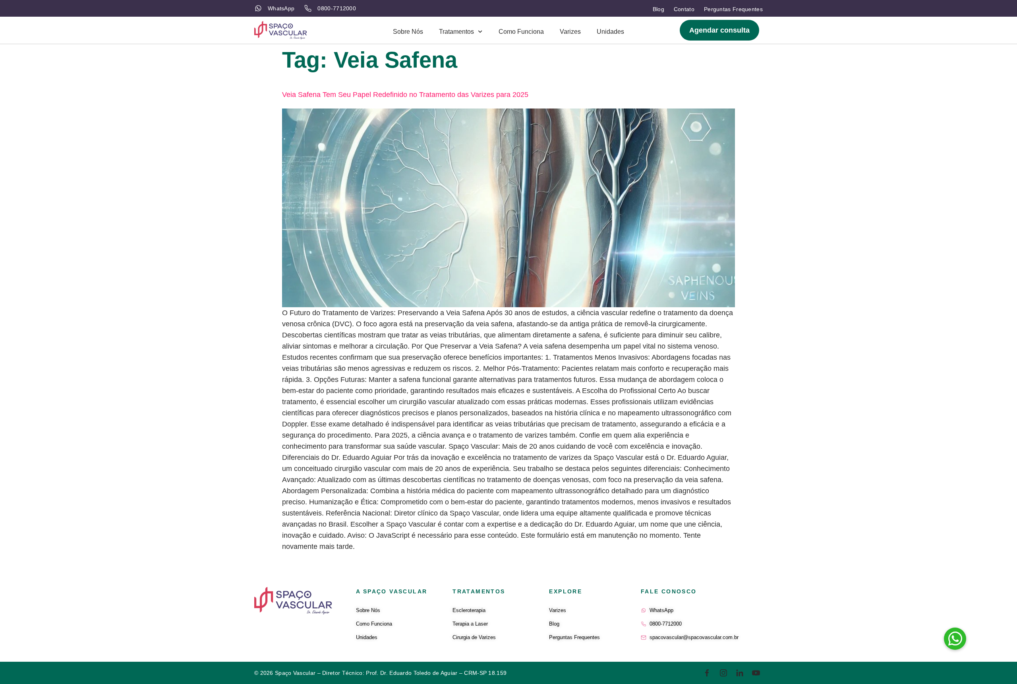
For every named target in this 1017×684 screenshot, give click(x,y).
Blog (658, 9)
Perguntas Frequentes (733, 9)
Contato (684, 9)
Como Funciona (521, 31)
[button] (955, 639)
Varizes (570, 31)
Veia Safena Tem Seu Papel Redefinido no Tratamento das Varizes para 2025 (405, 95)
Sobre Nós (408, 31)
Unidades (610, 31)
